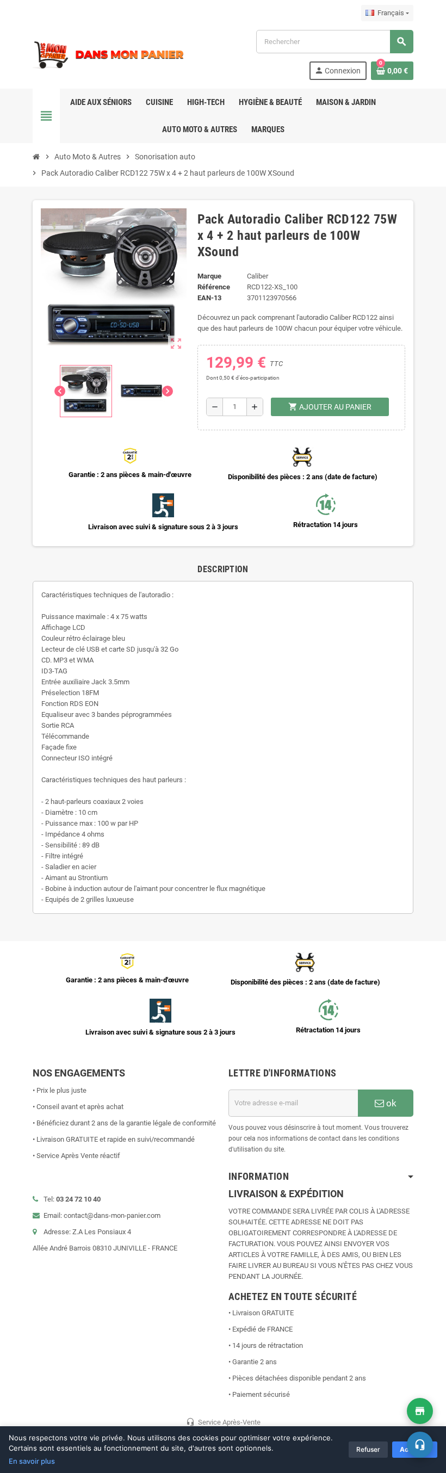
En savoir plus (32, 1461)
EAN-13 (209, 298)
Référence (213, 287)
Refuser (368, 1449)
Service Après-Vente (223, 1422)
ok (390, 1103)
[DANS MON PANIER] (109, 54)
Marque (209, 276)
